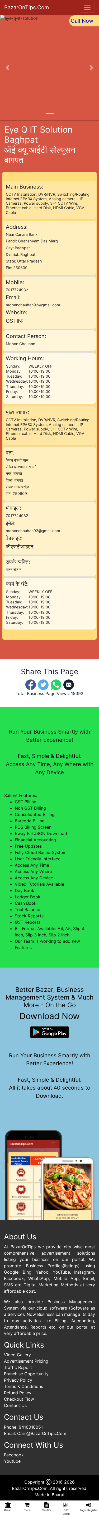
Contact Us (15, 1405)
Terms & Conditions (23, 1386)
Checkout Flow (19, 1399)
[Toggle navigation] (87, 7)
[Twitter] (43, 684)
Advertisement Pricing (26, 1361)
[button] (7, 67)
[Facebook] (30, 684)
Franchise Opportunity (26, 1373)
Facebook (14, 1454)
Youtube (12, 1461)
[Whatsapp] (56, 684)
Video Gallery (17, 1354)
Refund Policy (17, 1392)
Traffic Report (18, 1367)
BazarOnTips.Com (26, 7)
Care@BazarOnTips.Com (41, 1433)
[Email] (68, 684)
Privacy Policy (18, 1380)
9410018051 (31, 1427)
